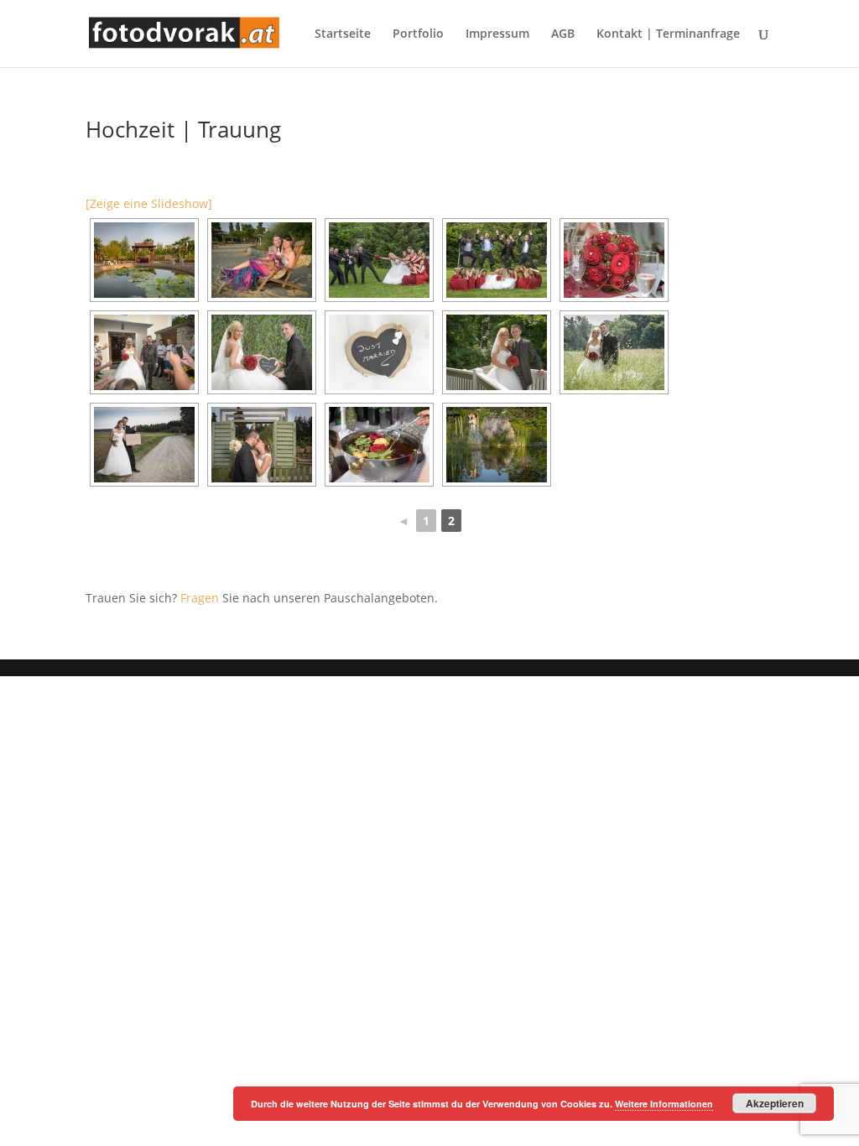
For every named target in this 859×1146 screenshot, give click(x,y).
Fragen (199, 598)
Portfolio (418, 34)
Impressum (497, 34)
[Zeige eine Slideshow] (149, 203)
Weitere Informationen (664, 1103)
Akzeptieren (775, 1103)
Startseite (343, 34)
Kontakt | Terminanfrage (668, 34)
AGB (563, 34)
